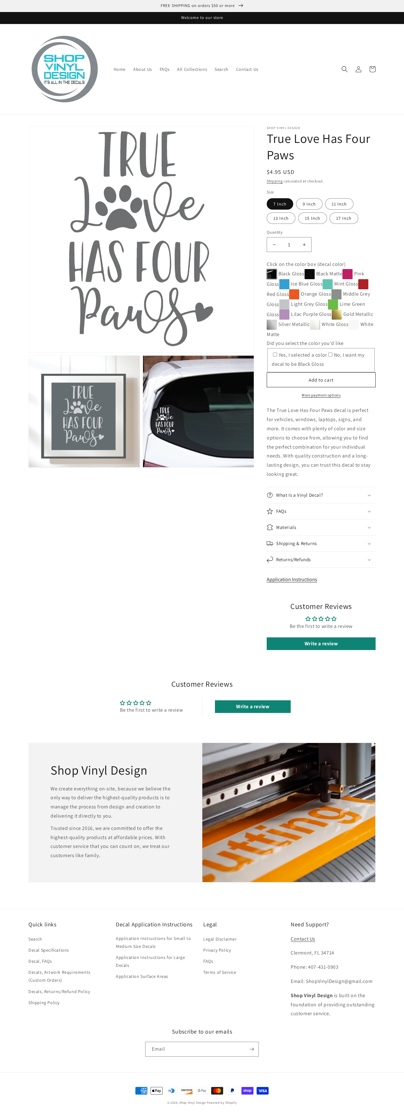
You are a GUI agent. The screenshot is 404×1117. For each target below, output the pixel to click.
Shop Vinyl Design (193, 1103)
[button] (345, 69)
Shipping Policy (44, 1002)
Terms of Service (219, 972)
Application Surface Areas (142, 976)
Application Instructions (292, 579)
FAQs (208, 961)
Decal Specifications (48, 950)
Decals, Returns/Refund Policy (59, 991)
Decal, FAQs (40, 961)
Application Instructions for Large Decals (150, 961)
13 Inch (281, 218)
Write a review (321, 643)
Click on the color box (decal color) (306, 264)
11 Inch (339, 204)
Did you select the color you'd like (305, 343)
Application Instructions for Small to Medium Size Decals (153, 942)
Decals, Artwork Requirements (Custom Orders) (59, 976)
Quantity (274, 232)
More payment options (321, 395)
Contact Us (303, 939)
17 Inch (344, 218)
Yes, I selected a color (303, 355)
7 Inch (280, 204)
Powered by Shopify (222, 1103)
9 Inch (309, 204)
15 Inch (312, 218)
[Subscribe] (251, 1049)
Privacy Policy (217, 950)
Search (35, 939)
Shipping (275, 181)
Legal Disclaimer (220, 939)
